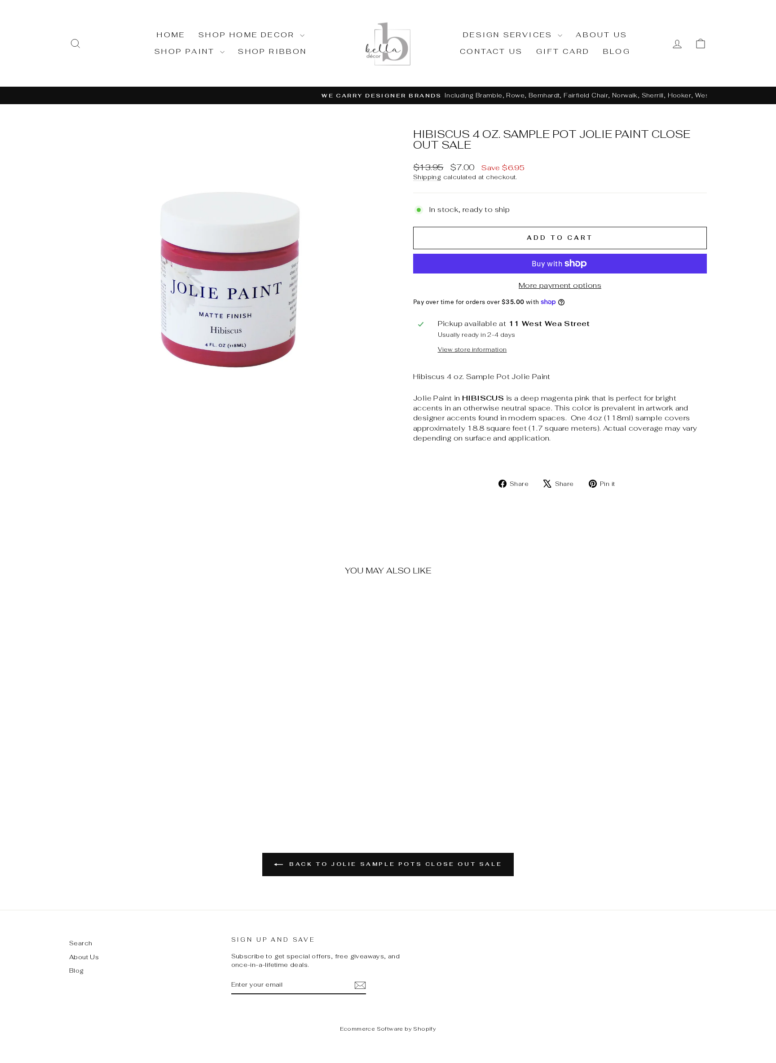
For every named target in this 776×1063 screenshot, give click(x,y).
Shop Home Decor (248, 35)
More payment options (560, 285)
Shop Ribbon (272, 51)
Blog (616, 51)
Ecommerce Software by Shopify (388, 1028)
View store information (472, 349)
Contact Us (491, 51)
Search (80, 943)
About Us (601, 35)
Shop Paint (186, 51)
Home (171, 35)
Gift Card (563, 51)
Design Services (509, 35)
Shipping (427, 177)
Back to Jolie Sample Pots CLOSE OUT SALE (395, 864)
